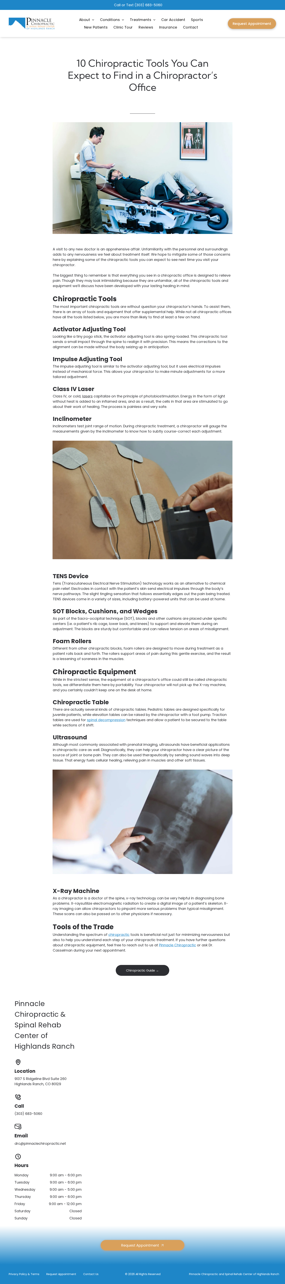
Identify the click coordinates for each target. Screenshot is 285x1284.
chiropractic (119, 934)
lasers (87, 396)
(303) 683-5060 (148, 5)
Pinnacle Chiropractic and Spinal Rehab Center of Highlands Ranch (234, 1274)
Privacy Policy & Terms (24, 1274)
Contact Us (90, 1274)
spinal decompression (106, 719)
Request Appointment (61, 1274)
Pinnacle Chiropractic (177, 945)
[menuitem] (86, 19)
